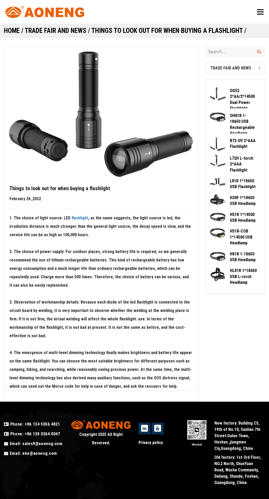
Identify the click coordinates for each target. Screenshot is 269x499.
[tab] (235, 68)
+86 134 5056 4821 (41, 424)
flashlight (79, 217)
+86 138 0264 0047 (41, 433)
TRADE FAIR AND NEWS (55, 30)
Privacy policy (150, 442)
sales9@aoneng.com (42, 443)
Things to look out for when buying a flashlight (167, 30)
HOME (12, 30)
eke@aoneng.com (39, 453)
